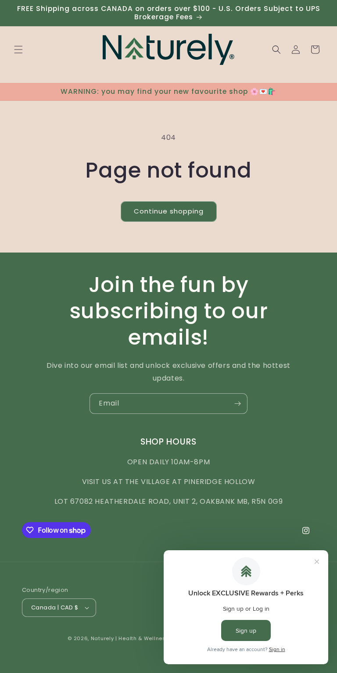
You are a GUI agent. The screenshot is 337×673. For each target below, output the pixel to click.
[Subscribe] (237, 403)
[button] (18, 49)
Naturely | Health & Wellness (130, 638)
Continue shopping (169, 211)
